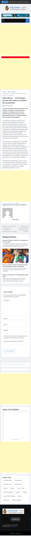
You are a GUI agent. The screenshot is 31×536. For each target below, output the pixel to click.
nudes (13, 204)
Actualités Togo (7, 484)
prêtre (17, 204)
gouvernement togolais (9, 496)
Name (6, 318)
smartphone (23, 204)
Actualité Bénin (18, 480)
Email (5, 324)
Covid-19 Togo (21, 488)
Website (6, 330)
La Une (14, 203)
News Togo (6, 500)
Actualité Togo (17, 484)
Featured (9, 204)
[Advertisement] (15, 40)
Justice (19, 496)
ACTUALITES (4, 203)
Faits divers (9, 203)
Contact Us (15, 519)
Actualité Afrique (8, 480)
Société (17, 203)
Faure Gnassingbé (8, 492)
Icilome (19, 533)
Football (25, 492)
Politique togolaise (16, 500)
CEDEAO (12, 488)
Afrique (5, 488)
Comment (7, 300)
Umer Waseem (14, 526)
